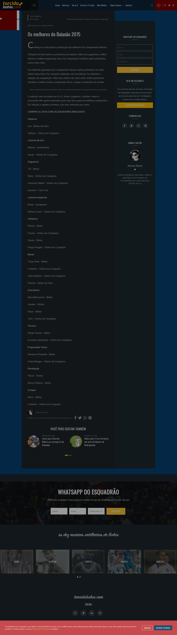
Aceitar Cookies (163, 628)
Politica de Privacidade (41, 629)
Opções (147, 628)
